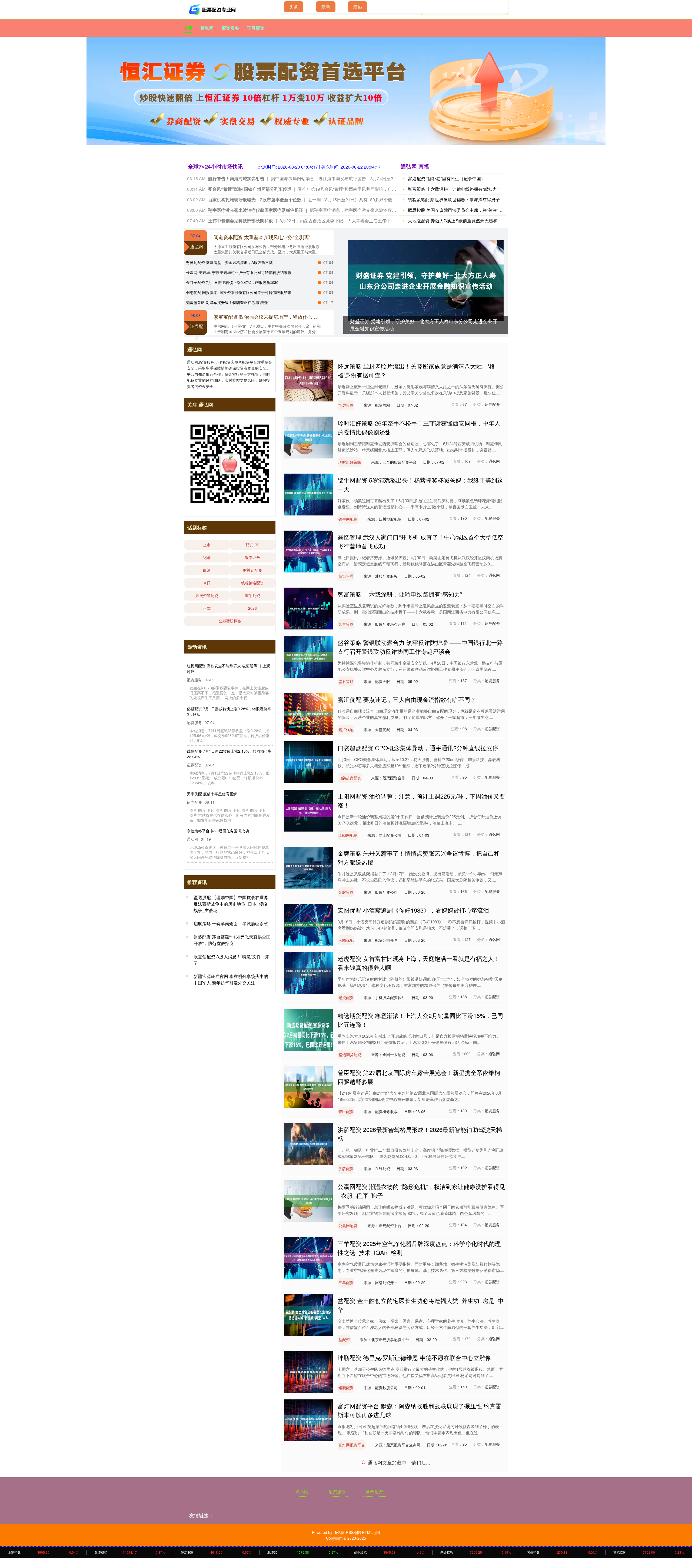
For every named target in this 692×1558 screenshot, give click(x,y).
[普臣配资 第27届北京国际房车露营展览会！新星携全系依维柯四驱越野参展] (308, 1086)
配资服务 (230, 28)
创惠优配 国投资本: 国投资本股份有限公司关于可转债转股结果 (238, 292)
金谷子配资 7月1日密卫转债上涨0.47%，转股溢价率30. (233, 282)
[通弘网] (213, 9)
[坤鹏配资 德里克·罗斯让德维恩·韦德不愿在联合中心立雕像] (308, 1371)
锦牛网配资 (347, 519)
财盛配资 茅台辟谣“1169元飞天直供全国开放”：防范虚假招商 (232, 946)
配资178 (252, 544)
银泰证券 (252, 557)
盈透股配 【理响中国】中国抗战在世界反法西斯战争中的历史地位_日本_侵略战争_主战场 (231, 910)
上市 (207, 544)
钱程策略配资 (252, 582)
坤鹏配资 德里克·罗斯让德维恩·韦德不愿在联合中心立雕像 (414, 1357)
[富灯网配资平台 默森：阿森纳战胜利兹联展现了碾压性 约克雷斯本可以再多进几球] (308, 1419)
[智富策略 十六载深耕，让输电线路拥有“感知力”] (308, 608)
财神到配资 (252, 570)
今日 (207, 582)
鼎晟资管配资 (206, 595)
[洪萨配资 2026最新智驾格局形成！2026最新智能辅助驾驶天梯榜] (308, 1143)
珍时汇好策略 (349, 462)
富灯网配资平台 (351, 1445)
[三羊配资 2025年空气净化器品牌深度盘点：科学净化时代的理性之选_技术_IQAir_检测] (308, 1257)
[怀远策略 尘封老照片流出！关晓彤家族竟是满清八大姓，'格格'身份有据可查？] (308, 380)
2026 (252, 608)
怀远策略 (346, 405)
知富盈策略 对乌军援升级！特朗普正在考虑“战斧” (227, 302)
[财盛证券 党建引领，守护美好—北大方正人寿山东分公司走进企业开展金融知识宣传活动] (426, 280)
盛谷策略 (346, 681)
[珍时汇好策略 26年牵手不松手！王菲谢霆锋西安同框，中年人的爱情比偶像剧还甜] (308, 437)
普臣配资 (346, 1111)
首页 (188, 28)
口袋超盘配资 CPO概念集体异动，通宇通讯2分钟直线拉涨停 (418, 747)
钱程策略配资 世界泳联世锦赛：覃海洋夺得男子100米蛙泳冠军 (468, 199)
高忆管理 (346, 576)
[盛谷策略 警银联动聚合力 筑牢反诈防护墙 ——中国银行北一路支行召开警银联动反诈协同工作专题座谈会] (308, 656)
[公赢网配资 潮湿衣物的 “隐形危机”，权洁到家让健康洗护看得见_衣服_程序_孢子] (308, 1200)
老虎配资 (346, 997)
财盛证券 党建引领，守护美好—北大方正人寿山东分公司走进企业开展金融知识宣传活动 (229, 668)
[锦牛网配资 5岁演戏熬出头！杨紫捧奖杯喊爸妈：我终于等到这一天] (308, 494)
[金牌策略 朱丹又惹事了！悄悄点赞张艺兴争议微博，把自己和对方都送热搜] (308, 867)
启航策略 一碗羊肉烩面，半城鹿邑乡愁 (231, 930)
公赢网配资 (347, 1225)
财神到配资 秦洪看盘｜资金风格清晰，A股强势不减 (229, 262)
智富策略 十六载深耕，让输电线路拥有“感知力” (453, 189)
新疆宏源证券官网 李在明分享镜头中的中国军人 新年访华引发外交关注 (231, 985)
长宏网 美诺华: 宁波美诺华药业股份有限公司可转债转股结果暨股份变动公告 (228, 791)
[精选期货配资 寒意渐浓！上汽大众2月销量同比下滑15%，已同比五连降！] (308, 1029)
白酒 (207, 570)
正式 (207, 608)
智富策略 (346, 624)
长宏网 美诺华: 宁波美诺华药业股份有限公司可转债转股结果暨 (238, 272)
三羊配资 (346, 1282)
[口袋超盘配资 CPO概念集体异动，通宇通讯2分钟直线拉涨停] (308, 761)
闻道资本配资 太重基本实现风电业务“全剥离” (262, 236)
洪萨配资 (346, 1168)
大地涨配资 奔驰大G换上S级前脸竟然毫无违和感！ (457, 220)
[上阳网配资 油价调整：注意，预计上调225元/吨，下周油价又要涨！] (308, 810)
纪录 (207, 557)
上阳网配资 (347, 835)
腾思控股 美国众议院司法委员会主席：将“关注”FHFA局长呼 (465, 210)
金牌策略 (346, 892)
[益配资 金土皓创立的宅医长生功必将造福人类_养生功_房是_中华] (308, 1314)
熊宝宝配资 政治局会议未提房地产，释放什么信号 (268, 316)
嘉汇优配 (346, 729)
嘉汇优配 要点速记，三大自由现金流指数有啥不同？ (407, 699)
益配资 (344, 1339)
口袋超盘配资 (349, 777)
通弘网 (207, 28)
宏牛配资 (252, 595)
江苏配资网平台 (351, 1502)
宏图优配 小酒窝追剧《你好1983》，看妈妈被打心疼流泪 (413, 910)
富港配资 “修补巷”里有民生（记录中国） (446, 178)
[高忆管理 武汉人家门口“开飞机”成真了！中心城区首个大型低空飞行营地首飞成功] (308, 551)
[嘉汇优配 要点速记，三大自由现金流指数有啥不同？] (308, 713)
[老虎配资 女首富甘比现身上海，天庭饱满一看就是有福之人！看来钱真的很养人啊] (308, 972)
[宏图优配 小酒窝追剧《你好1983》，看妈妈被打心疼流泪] (308, 924)
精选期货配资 (349, 1054)
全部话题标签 (229, 621)
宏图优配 (346, 940)
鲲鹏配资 (346, 1387)
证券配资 (255, 28)
